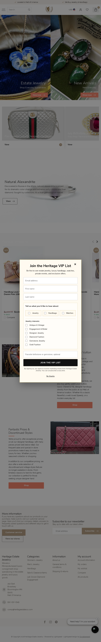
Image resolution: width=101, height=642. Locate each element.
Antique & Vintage (36, 325)
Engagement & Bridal (38, 329)
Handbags (52, 313)
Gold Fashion (35, 345)
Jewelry (35, 313)
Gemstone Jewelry (37, 341)
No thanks (50, 376)
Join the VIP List (50, 362)
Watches (69, 313)
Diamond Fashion (36, 337)
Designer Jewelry (36, 333)
